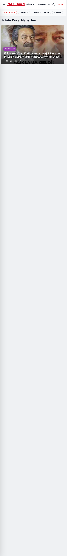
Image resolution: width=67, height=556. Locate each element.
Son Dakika (9, 12)
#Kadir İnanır (10, 49)
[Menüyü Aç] (4, 4)
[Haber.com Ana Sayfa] (16, 4)
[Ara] (53, 4)
